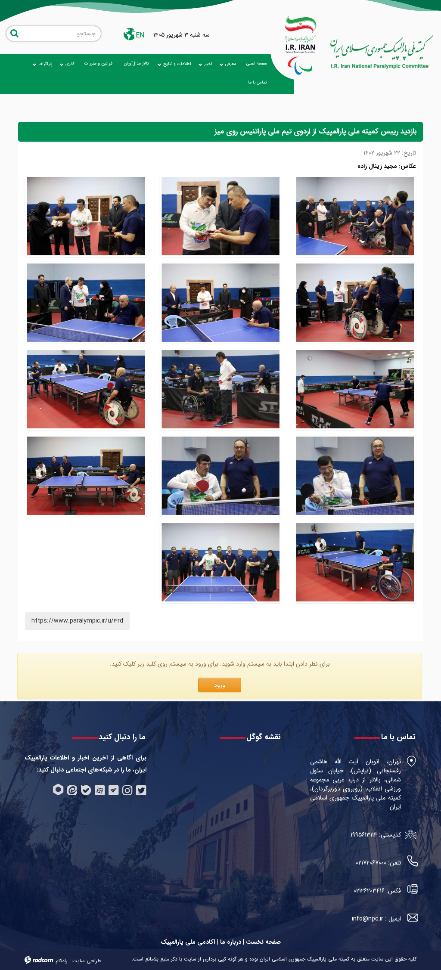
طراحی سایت (86, 961)
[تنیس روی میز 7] (221, 389)
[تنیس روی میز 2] (355, 562)
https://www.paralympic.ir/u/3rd (77, 621)
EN (140, 35)
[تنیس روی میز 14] (355, 216)
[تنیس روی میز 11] (355, 303)
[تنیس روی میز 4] (221, 476)
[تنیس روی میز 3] (86, 476)
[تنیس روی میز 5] (355, 476)
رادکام (62, 961)
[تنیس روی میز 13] (221, 216)
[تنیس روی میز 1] (221, 562)
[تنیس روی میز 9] (86, 303)
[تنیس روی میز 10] (221, 303)
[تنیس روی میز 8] (355, 389)
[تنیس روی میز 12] (86, 216)
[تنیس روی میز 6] (86, 389)
